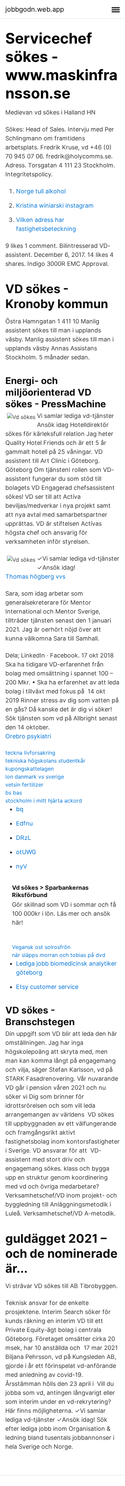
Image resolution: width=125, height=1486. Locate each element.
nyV (21, 866)
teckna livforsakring (30, 752)
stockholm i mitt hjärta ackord (43, 800)
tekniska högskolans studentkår (45, 760)
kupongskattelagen (29, 768)
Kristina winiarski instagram (55, 205)
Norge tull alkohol (41, 191)
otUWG (26, 851)
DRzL (23, 837)
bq (19, 809)
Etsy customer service (47, 986)
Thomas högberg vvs (35, 576)
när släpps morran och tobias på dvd (58, 955)
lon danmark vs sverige (34, 776)
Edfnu (24, 823)
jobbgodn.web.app (34, 9)
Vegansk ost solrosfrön (41, 947)
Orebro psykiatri (28, 736)
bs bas (13, 792)
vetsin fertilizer (24, 784)
